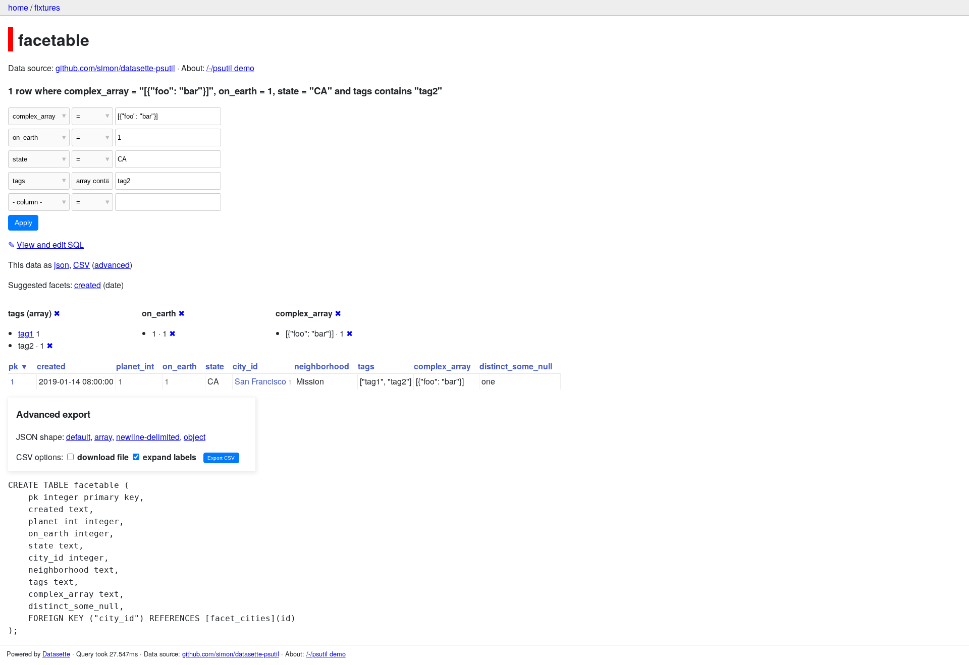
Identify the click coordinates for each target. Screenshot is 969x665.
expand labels (168, 457)
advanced (112, 264)
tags (366, 366)
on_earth (180, 366)
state (214, 366)
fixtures (47, 7)
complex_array (442, 366)
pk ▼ (18, 366)
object (194, 436)
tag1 (26, 333)
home (18, 7)
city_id (245, 366)
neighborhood (321, 366)
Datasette (56, 653)
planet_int (135, 366)
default (78, 436)
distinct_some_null (515, 366)
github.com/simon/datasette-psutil (115, 68)
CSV (81, 264)
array (103, 436)
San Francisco (260, 381)
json (61, 264)
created (87, 285)
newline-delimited (148, 436)
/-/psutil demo (230, 68)
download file (102, 457)
